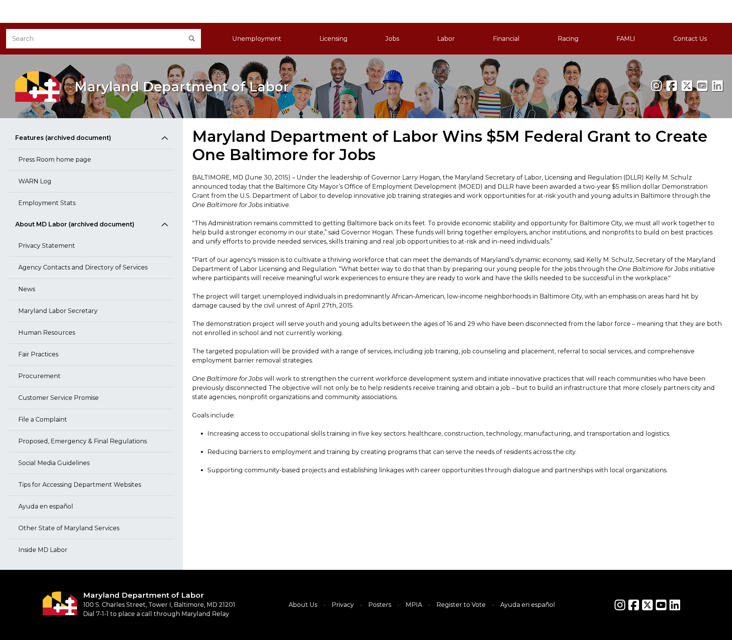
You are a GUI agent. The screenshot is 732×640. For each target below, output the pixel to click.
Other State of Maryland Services (68, 528)
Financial (506, 38)
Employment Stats (46, 203)
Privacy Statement (46, 245)
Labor (446, 38)
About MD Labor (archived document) (74, 224)
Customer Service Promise (58, 397)
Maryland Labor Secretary (58, 310)
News (26, 289)
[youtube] (702, 86)
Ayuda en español (45, 506)
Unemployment (256, 38)
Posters (379, 604)
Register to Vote (461, 604)
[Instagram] (656, 86)
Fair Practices (38, 354)
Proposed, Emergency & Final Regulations (82, 441)
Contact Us (690, 38)
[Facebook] (671, 86)
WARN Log (34, 181)
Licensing (333, 38)
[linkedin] (717, 86)
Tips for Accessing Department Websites (79, 484)
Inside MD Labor (42, 549)
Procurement (39, 376)
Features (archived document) (63, 137)
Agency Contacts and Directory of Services (83, 267)
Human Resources (46, 332)
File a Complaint (42, 419)
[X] (687, 86)
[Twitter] (647, 605)
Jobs (392, 38)
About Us (303, 604)
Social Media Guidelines (54, 463)
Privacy (343, 604)
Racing (568, 38)
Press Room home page (54, 159)
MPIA (414, 604)
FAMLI (635, 41)
